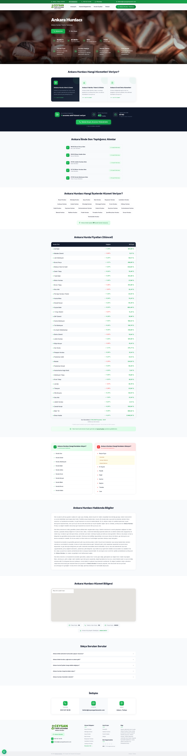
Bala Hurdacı (97, 200)
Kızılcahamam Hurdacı (127, 208)
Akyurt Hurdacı (62, 200)
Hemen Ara (59, 31)
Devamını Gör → (88, 745)
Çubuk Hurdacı (74, 204)
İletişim (107, 6)
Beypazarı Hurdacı (110, 200)
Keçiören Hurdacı (113, 208)
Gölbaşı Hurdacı (125, 204)
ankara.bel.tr (103, 630)
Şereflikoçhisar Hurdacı (112, 212)
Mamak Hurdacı (60, 212)
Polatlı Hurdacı (85, 212)
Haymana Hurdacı (70, 208)
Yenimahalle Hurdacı (93, 216)
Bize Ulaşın (74, 31)
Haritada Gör (74, 1)
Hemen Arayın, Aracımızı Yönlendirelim (95, 122)
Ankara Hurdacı (58, 734)
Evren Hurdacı (113, 204)
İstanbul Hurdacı (106, 731)
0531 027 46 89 (87, 1)
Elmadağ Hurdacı (87, 204)
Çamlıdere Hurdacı (124, 200)
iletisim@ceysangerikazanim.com (127, 1)
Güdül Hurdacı (57, 208)
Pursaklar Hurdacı (97, 212)
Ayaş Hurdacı (86, 200)
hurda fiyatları (100, 429)
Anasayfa (73, 6)
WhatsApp (99, 1)
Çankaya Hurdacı (62, 204)
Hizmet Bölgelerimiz (85, 6)
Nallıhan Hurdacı (72, 212)
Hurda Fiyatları (98, 6)
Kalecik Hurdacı (100, 208)
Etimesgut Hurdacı (101, 204)
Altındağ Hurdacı (74, 200)
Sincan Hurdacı (127, 212)
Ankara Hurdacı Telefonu (127, 6)
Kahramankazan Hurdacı (85, 208)
